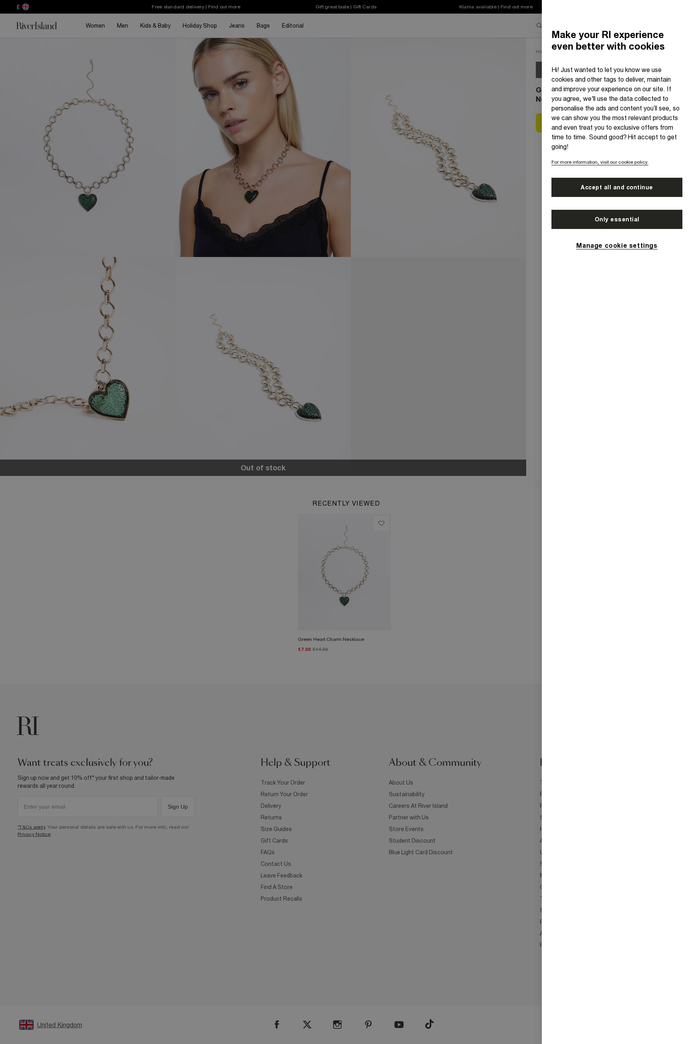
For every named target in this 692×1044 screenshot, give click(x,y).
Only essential (617, 219)
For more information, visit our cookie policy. (599, 162)
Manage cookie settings (616, 245)
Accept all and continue (617, 187)
